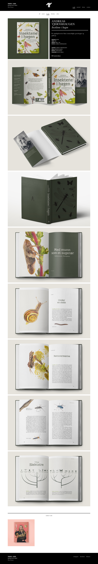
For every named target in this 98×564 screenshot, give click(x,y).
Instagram (75, 556)
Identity (53, 14)
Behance (88, 556)
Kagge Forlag (57, 55)
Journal (78, 7)
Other (57, 14)
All (39, 14)
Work (74, 7)
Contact (88, 7)
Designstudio (12, 5)
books (47, 14)
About (83, 7)
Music (43, 14)
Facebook (82, 556)
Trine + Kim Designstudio (49, 5)
